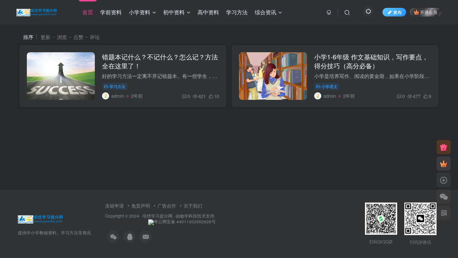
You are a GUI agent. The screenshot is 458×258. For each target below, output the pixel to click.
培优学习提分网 (157, 216)
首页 (87, 12)
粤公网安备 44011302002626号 (185, 221)
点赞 (78, 36)
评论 (95, 36)
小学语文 (329, 86)
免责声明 (140, 205)
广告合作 (166, 205)
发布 (397, 12)
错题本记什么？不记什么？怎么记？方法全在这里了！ (160, 61)
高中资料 (208, 12)
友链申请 (114, 205)
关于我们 (193, 205)
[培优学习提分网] (40, 218)
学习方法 (237, 12)
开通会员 (428, 12)
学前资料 (111, 12)
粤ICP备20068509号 (125, 221)
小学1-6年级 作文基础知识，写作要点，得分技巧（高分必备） (371, 61)
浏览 (62, 36)
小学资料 (139, 12)
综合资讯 (265, 12)
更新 (45, 36)
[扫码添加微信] (444, 196)
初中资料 (174, 12)
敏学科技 (188, 216)
